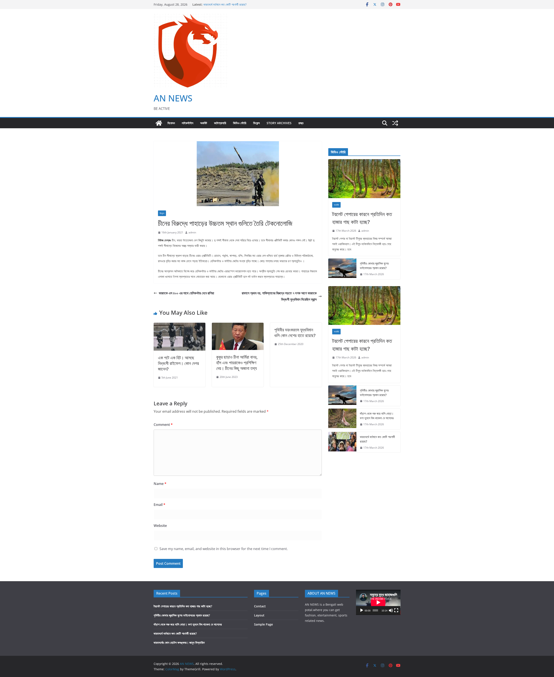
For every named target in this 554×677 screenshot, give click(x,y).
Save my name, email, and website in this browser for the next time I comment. (223, 548)
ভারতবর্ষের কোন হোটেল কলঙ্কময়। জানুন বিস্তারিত (179, 642)
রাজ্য (300, 123)
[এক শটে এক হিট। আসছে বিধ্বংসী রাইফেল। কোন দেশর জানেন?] (179, 325)
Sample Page (263, 624)
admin (192, 232)
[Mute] (391, 610)
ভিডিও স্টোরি (239, 123)
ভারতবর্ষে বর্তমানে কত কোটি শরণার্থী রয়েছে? (224, 5)
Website (160, 525)
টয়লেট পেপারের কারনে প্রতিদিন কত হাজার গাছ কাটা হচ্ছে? (362, 217)
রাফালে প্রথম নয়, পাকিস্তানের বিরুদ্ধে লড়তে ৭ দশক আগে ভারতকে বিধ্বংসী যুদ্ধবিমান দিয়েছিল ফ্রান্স (279, 296)
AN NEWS (173, 98)
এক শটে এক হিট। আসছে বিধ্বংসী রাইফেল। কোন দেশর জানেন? (178, 363)
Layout (259, 615)
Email (159, 504)
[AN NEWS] (159, 123)
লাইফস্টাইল (187, 123)
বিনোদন (171, 123)
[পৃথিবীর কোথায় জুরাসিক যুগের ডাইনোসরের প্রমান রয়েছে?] (342, 268)
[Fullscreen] (396, 610)
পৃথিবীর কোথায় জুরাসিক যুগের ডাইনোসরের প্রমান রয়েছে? (374, 265)
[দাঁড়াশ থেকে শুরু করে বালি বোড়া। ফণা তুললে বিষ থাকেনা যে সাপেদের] (342, 419)
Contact (260, 606)
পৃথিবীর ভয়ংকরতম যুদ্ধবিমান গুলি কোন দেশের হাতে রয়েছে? (295, 332)
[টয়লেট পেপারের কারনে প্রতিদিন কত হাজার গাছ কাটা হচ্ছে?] (364, 178)
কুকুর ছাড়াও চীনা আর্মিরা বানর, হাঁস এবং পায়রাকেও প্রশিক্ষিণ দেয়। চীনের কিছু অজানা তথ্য (237, 362)
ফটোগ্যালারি (220, 123)
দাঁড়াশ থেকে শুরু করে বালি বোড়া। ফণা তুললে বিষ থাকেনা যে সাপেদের (377, 415)
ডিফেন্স (256, 123)
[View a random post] (395, 123)
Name (160, 483)
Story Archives (279, 123)
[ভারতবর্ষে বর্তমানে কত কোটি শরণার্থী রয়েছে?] (342, 442)
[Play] (361, 610)
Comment (163, 424)
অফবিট (203, 123)
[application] (378, 602)
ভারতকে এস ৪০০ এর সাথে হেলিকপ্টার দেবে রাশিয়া (186, 293)
